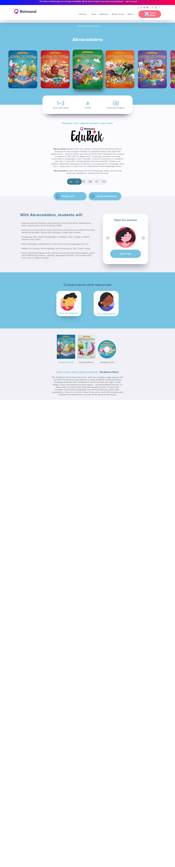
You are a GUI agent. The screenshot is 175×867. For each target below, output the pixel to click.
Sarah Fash (125, 253)
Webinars (104, 14)
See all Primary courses (89, 26)
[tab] (68, 303)
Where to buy (118, 14)
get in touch (131, 1)
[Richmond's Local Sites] (157, 7)
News (93, 14)
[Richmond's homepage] (25, 11)
